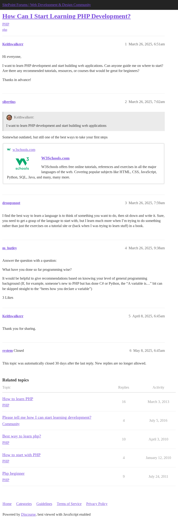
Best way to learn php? (21, 436)
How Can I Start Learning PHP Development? (66, 16)
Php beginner (13, 473)
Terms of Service (69, 504)
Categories (24, 504)
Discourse (28, 514)
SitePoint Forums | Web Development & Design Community (46, 5)
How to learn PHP (17, 398)
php (4, 29)
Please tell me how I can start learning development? (46, 417)
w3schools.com (24, 150)
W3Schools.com (55, 158)
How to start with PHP (21, 454)
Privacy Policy (97, 504)
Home (7, 504)
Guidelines (44, 504)
